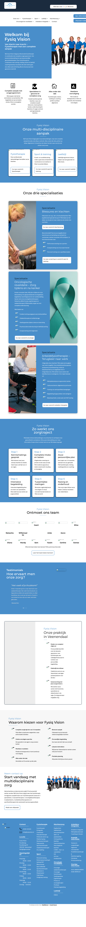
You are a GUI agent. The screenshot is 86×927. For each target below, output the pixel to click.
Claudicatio (40, 832)
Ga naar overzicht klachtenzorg (53, 227)
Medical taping (41, 839)
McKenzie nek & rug (42, 837)
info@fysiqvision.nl (28, 832)
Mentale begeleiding (60, 887)
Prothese (56, 885)
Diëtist (56, 895)
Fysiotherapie (26, 18)
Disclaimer (74, 858)
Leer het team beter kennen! (43, 553)
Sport (36, 18)
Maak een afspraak (12, 807)
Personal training (42, 858)
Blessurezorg (40, 864)
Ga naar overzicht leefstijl (67, 169)
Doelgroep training (42, 877)
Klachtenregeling (76, 856)
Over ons (16, 18)
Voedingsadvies (58, 876)
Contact (54, 21)
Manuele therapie (42, 834)
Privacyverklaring (76, 860)
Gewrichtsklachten (59, 843)
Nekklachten (57, 830)
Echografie (40, 830)
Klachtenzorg (54, 18)
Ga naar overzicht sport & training (44, 170)
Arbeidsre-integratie (42, 21)
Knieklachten (57, 858)
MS (55, 854)
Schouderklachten (59, 832)
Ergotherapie (57, 878)
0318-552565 (27, 829)
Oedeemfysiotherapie (43, 847)
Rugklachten (57, 828)
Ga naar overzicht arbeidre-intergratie (55, 405)
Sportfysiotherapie (42, 845)
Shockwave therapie (42, 841)
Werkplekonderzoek (77, 832)
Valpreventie (40, 843)
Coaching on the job (77, 834)
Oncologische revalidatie (24, 21)
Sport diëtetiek (41, 866)
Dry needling (40, 850)
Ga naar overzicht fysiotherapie (17, 170)
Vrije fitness (40, 875)
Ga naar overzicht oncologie (25, 338)
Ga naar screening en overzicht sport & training (55, 260)
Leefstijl (43, 18)
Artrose (56, 856)
